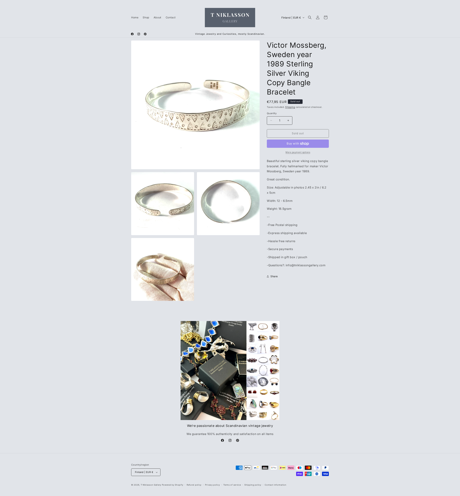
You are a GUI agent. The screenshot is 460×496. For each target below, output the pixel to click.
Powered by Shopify (172, 485)
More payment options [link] (298, 152)
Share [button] (274, 276)
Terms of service (232, 485)
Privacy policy (212, 485)
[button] (310, 17)
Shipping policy (252, 485)
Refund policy (194, 485)
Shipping (290, 107)
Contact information (275, 485)
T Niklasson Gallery (151, 485)
